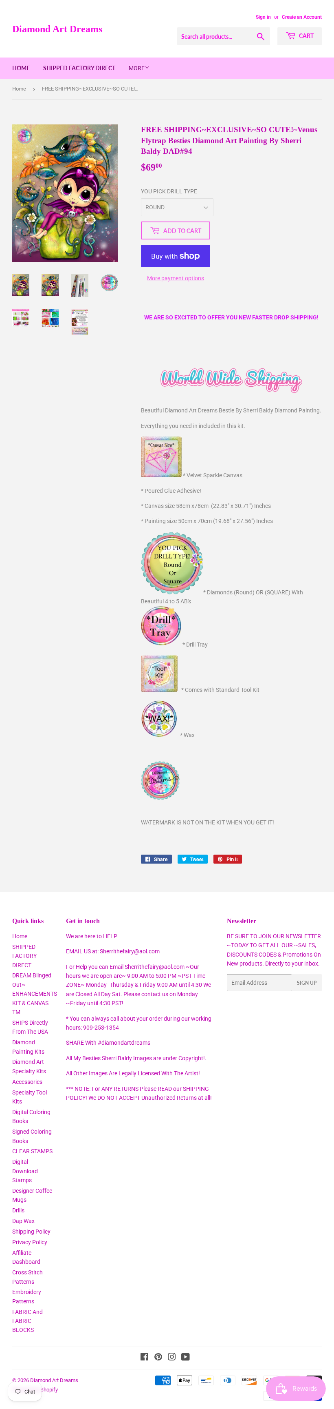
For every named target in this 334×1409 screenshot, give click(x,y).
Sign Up (306, 983)
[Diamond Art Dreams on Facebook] (144, 1358)
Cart (306, 35)
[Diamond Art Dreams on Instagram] (172, 1358)
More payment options (175, 278)
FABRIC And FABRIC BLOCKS (27, 1321)
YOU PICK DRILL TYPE (169, 191)
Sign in (263, 17)
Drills (18, 1210)
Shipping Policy (31, 1231)
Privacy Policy (29, 1242)
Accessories (27, 1082)
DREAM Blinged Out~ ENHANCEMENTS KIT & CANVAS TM (34, 993)
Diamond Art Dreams (57, 28)
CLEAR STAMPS (32, 1151)
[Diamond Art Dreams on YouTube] (185, 1358)
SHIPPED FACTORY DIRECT (79, 67)
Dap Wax (23, 1221)
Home (21, 67)
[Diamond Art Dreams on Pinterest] (158, 1358)
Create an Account (302, 17)
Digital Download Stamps (25, 1171)
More (137, 68)
